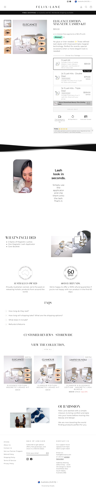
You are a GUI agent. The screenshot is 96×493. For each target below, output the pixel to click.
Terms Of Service (10, 460)
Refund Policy (9, 454)
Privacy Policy (9, 463)
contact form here (63, 458)
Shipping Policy (9, 457)
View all (48, 349)
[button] (72, 64)
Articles (6, 442)
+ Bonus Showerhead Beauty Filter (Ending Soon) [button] (71, 103)
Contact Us (8, 448)
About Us (7, 445)
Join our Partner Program (13, 451)
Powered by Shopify (48, 486)
